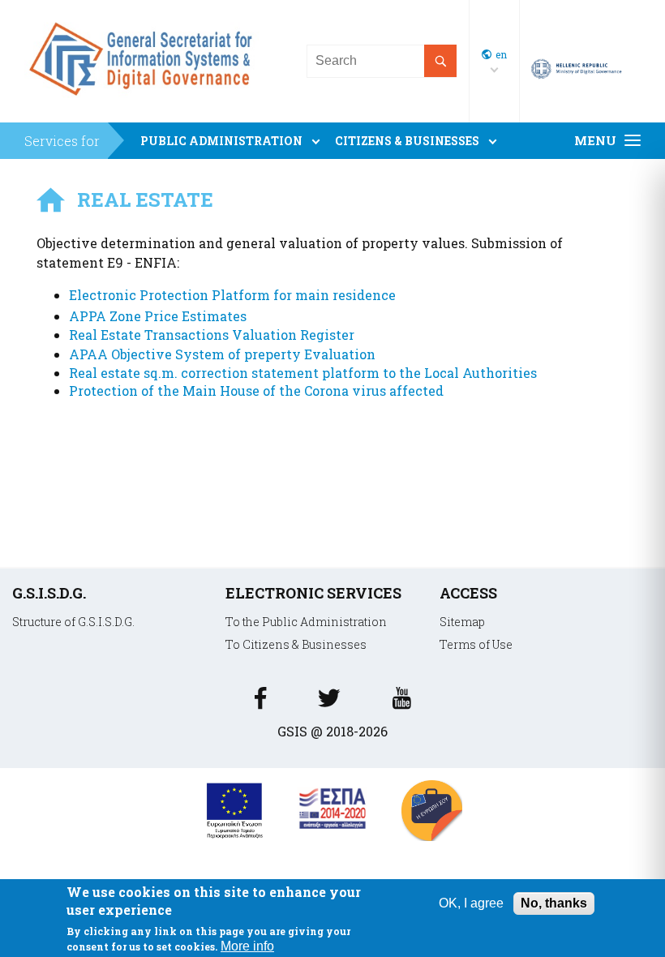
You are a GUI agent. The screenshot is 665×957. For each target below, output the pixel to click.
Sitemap (462, 621)
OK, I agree (471, 903)
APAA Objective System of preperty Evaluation (222, 354)
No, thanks (554, 903)
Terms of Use (476, 644)
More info (247, 946)
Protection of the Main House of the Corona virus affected (256, 390)
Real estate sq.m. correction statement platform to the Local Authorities (303, 372)
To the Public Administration (306, 621)
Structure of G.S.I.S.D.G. (73, 621)
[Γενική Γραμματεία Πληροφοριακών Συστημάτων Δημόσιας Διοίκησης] (144, 101)
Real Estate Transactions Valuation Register (211, 334)
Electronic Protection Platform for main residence (232, 294)
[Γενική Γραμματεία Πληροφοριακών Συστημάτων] (260, 702)
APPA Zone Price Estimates (158, 315)
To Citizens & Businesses (296, 644)
